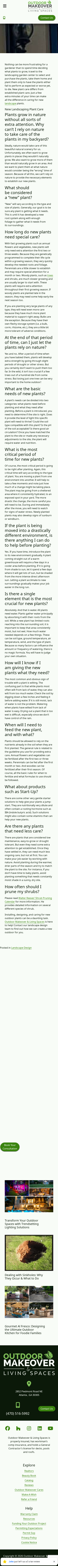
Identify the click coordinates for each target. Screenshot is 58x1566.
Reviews (29, 1485)
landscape (10, 103)
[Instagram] (29, 1428)
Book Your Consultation (10, 1146)
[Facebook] (8, 1428)
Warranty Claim (29, 1514)
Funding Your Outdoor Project (29, 1523)
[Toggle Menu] (4, 6)
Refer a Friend (29, 1499)
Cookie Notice (29, 1542)
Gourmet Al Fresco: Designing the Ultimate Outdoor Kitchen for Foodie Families (25, 1329)
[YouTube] (50, 1428)
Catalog (29, 1480)
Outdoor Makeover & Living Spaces (24, 921)
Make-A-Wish (29, 1494)
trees (50, 275)
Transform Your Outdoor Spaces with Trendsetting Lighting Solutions (22, 1223)
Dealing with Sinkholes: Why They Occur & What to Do (24, 1276)
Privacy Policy (29, 1537)
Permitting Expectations (29, 1528)
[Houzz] (18, 1428)
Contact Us (47, 17)
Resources (29, 1518)
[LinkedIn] (40, 1428)
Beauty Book (29, 1475)
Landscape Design (21, 947)
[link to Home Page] (40, 6)
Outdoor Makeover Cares (29, 1489)
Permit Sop (29, 1533)
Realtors (29, 1471)
